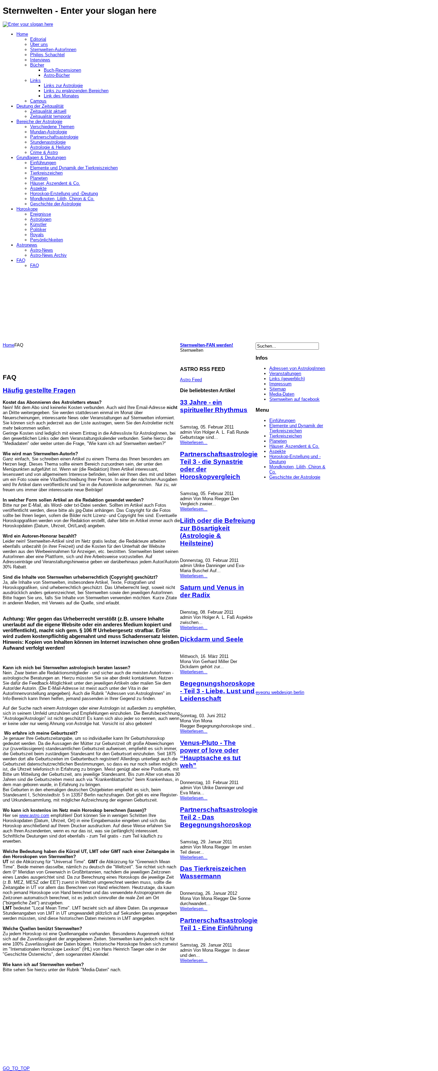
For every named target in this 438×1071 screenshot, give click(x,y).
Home (8, 345)
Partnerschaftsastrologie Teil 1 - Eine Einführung (219, 924)
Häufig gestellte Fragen (39, 390)
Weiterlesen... (193, 442)
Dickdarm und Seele (211, 639)
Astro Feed (191, 379)
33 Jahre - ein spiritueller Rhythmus (213, 406)
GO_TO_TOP (16, 1068)
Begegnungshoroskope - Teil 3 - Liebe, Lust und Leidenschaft (217, 691)
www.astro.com (34, 815)
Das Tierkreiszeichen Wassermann (213, 872)
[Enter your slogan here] (28, 24)
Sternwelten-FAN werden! (206, 345)
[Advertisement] (83, 358)
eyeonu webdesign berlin (280, 692)
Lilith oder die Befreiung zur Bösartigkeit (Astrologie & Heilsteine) (217, 532)
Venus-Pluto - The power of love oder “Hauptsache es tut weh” (210, 754)
